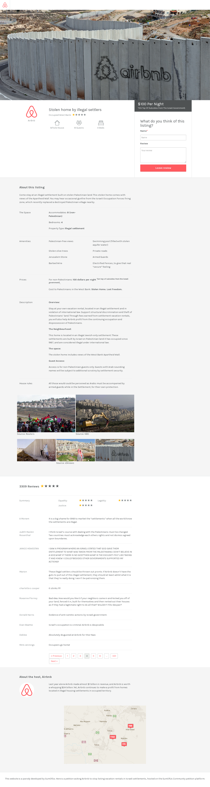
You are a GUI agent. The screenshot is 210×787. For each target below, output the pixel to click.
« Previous (56, 656)
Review (144, 143)
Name (144, 131)
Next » (54, 661)
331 (114, 656)
